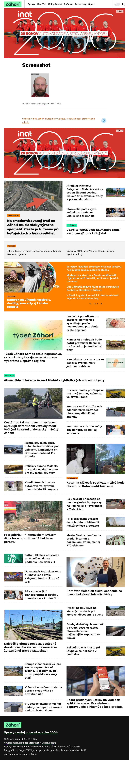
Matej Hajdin (42, 104)
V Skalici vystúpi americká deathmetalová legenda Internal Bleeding (92, 297)
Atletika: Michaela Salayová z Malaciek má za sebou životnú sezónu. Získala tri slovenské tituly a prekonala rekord (85, 192)
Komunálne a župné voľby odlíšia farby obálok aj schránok (84, 430)
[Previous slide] (90, 303)
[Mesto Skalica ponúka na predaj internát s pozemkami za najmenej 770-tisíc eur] (115, 540)
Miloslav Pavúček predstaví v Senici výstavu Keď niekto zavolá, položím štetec (94, 268)
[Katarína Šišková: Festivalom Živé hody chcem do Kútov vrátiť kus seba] (96, 459)
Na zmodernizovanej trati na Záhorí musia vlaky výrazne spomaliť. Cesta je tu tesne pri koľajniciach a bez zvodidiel (33, 227)
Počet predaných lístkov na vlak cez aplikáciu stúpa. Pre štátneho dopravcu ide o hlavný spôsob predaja (95, 703)
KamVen (41, 4)
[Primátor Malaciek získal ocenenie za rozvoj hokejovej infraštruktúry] (96, 572)
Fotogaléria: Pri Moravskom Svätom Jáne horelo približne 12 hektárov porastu (30, 538)
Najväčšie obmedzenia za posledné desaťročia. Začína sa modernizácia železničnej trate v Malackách (30, 647)
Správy (31, 4)
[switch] (117, 4)
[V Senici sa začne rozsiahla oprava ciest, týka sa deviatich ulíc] (13, 691)
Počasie (68, 4)
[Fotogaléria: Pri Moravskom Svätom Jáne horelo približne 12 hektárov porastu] (33, 516)
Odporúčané (13, 216)
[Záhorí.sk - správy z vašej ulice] (12, 4)
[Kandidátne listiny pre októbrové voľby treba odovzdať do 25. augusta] (13, 486)
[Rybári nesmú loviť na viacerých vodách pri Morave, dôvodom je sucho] (115, 611)
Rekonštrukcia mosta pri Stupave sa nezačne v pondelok (83, 651)
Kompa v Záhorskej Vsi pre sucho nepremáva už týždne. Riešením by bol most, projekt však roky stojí (43, 670)
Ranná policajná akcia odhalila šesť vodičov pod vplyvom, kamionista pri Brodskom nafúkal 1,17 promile (42, 449)
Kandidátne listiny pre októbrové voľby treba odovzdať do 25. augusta (41, 486)
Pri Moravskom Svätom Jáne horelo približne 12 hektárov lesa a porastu (83, 522)
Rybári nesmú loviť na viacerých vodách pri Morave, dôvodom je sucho (85, 611)
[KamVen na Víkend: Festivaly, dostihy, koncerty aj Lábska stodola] (33, 277)
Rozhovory (80, 4)
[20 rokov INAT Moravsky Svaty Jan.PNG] (64, 33)
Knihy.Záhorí (55, 4)
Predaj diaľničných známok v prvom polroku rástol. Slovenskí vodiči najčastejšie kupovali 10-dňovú (85, 631)
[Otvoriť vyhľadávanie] (123, 4)
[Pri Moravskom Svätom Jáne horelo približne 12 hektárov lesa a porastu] (115, 522)
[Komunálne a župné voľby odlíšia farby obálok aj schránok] (115, 430)
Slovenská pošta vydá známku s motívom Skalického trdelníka (81, 212)
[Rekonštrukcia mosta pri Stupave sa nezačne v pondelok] (115, 651)
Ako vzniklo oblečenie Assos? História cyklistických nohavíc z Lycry (54, 380)
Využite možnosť (22, 742)
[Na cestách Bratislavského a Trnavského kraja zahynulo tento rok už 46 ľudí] (13, 576)
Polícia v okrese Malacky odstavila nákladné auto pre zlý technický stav (41, 469)
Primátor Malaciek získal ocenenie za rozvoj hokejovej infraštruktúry (94, 592)
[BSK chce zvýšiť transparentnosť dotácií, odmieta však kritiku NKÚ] (13, 595)
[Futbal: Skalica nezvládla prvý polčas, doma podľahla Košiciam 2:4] (13, 558)
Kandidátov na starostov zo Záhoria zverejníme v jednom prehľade (85, 363)
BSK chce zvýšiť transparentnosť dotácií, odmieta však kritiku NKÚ (42, 595)
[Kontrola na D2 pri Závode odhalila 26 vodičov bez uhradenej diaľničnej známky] (115, 411)
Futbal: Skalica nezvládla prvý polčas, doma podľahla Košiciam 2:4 (42, 558)
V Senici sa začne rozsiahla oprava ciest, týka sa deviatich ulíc (43, 691)
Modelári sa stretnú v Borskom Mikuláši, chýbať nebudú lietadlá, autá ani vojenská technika (92, 278)
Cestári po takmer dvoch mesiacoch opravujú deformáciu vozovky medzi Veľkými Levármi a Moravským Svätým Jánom (32, 428)
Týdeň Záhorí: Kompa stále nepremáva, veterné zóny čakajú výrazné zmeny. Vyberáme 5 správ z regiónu (33, 357)
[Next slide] (101, 303)
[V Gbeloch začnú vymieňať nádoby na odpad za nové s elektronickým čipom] (13, 707)
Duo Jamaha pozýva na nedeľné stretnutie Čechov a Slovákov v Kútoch (93, 288)
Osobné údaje (49, 742)
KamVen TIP (12, 296)
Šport (91, 4)
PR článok (72, 225)
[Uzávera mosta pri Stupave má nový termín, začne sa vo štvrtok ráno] (115, 393)
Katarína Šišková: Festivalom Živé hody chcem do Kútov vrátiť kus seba (95, 484)
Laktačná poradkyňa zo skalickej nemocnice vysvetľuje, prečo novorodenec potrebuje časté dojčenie (83, 323)
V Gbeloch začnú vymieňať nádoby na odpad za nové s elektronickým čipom (43, 707)
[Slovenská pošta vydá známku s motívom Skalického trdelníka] (115, 212)
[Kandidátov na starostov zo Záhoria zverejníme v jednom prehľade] (115, 363)
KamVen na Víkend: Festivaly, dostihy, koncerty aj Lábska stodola (29, 303)
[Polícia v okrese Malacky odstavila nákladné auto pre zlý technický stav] (13, 469)
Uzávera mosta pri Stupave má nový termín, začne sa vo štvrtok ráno (85, 393)
